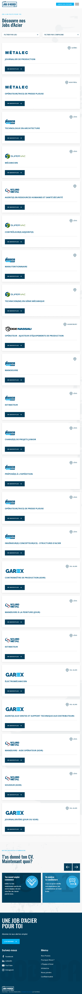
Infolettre (45, 968)
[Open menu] (77, 4)
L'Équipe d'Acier (47, 964)
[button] (7, 956)
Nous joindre (46, 972)
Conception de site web (26, 992)
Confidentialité (47, 976)
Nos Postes (45, 956)
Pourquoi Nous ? (47, 960)
